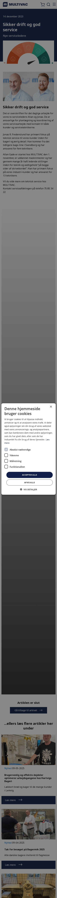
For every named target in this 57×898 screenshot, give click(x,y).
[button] (28, 489)
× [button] (51, 407)
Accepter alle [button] (29, 475)
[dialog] (28, 449)
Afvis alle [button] (29, 482)
